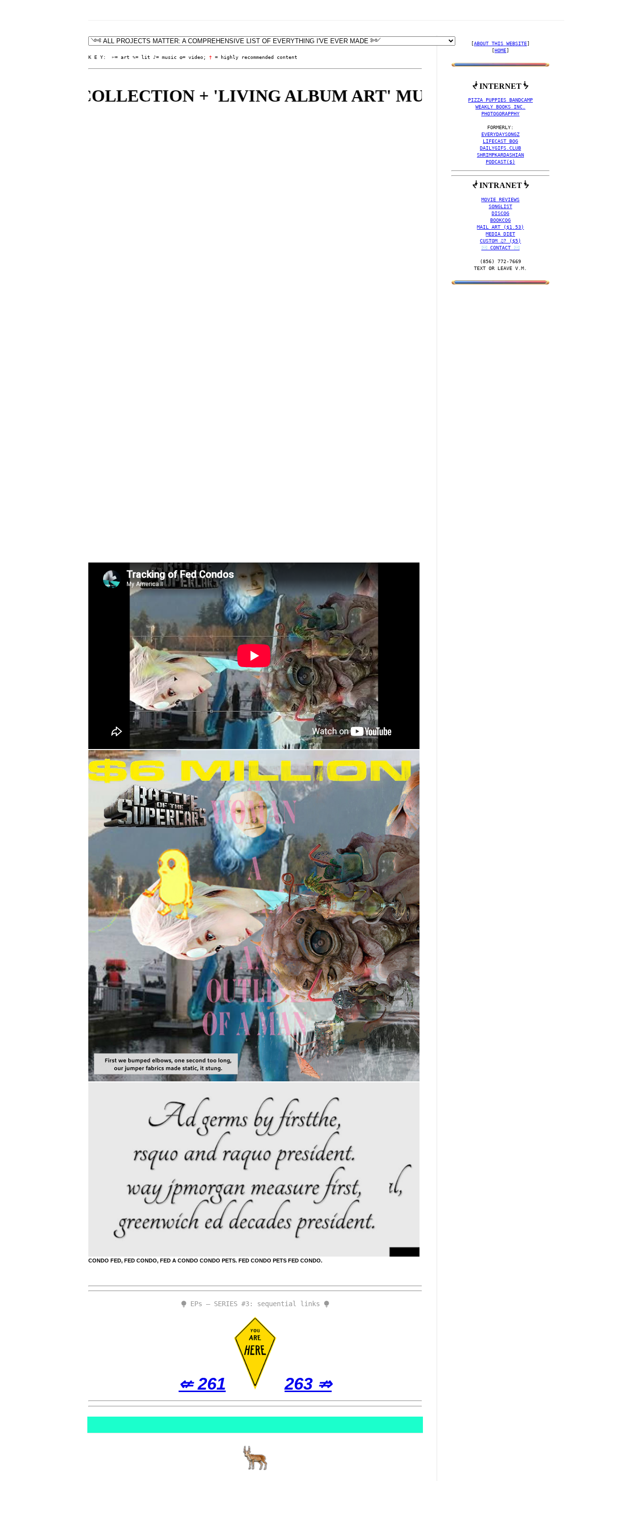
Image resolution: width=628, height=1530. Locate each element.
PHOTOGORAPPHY (500, 113)
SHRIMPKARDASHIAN (500, 155)
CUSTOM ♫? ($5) (500, 240)
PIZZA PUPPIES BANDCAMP (500, 100)
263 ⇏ (308, 1383)
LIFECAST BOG (500, 141)
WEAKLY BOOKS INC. (500, 106)
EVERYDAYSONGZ (500, 134)
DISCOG (500, 213)
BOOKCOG (500, 220)
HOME (500, 50)
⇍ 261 (202, 1383)
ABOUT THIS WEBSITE (500, 43)
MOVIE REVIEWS (500, 199)
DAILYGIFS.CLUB (500, 148)
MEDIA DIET (500, 234)
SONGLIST (500, 206)
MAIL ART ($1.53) (500, 227)
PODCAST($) (500, 161)
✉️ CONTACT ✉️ (500, 247)
